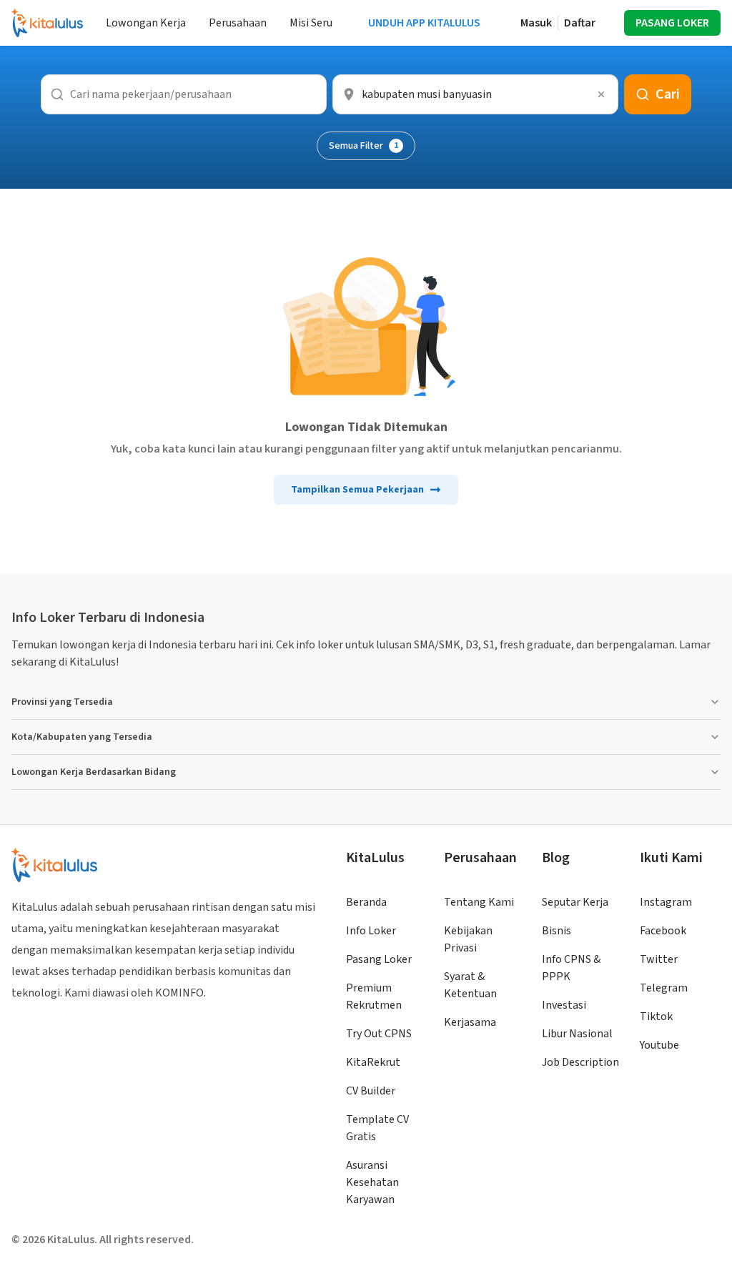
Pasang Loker (379, 959)
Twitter (659, 959)
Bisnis (556, 931)
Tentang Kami (479, 902)
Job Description (580, 1062)
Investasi (564, 1005)
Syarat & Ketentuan (470, 985)
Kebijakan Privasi (468, 939)
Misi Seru (311, 23)
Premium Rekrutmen (374, 996)
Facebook (663, 931)
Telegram (664, 988)
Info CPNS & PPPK (571, 967)
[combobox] (475, 94)
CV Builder (370, 1091)
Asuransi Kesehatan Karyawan (372, 1182)
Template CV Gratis (377, 1128)
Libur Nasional (577, 1034)
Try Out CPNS (379, 1034)
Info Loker (371, 931)
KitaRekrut (373, 1062)
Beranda (366, 902)
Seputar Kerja (575, 902)
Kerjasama (470, 1022)
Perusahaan (238, 23)
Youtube (659, 1045)
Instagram (666, 902)
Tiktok (656, 1016)
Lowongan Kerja (146, 23)
